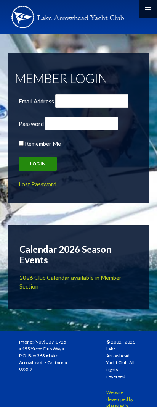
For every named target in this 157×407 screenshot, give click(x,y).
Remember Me (42, 143)
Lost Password (37, 184)
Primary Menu (148, 9)
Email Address (36, 101)
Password (31, 123)
